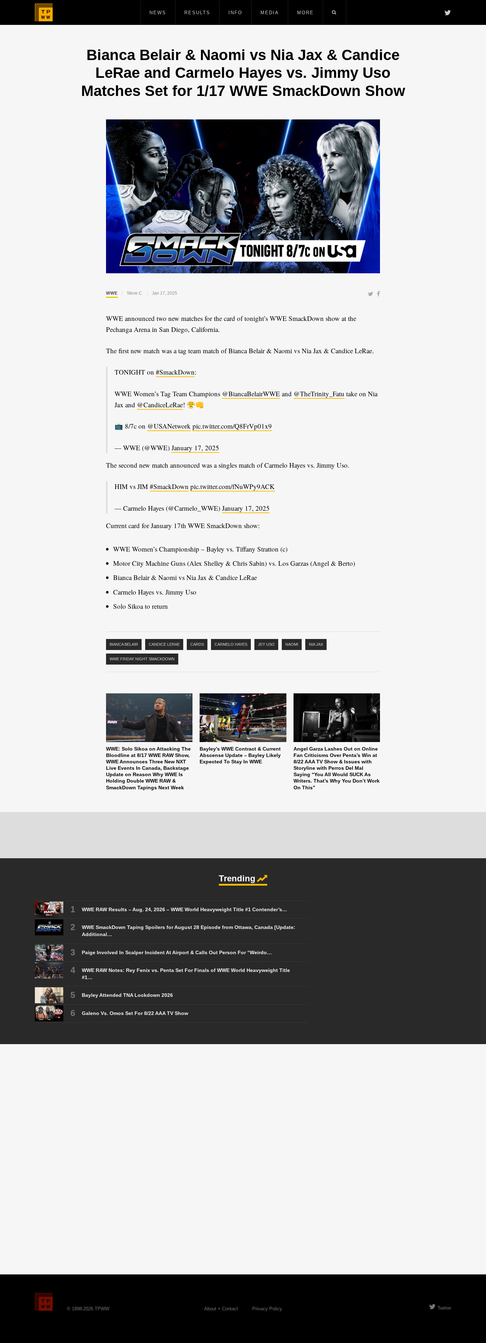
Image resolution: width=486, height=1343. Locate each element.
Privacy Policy (267, 1308)
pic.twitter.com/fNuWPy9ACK (232, 486)
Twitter (444, 1308)
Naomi (291, 644)
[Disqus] (243, 1159)
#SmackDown (175, 371)
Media (269, 12)
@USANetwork (169, 425)
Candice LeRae (164, 644)
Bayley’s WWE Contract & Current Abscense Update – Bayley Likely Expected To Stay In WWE (240, 755)
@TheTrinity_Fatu (319, 393)
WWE (112, 293)
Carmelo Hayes (231, 644)
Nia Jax (316, 644)
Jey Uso (266, 644)
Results (197, 12)
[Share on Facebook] (378, 294)
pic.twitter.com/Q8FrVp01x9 (232, 425)
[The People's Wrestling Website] (44, 12)
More (305, 12)
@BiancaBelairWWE (251, 393)
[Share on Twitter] (370, 294)
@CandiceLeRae (160, 404)
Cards (197, 644)
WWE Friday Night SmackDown (142, 659)
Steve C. (135, 293)
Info (235, 12)
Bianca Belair (124, 644)
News (157, 12)
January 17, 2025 (195, 447)
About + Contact (221, 1308)
